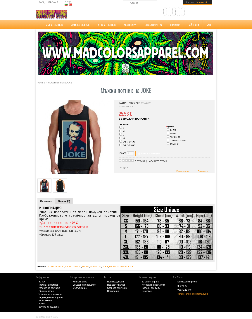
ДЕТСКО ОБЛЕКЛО (107, 25)
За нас (42, 281)
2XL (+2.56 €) (129, 142)
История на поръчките (153, 285)
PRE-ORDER (45, 300)
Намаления (113, 291)
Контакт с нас (80, 281)
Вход (41, 2)
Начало (41, 82)
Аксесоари (130, 25)
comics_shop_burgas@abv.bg (192, 294)
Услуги (42, 303)
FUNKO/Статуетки (153, 25)
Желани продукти (151, 288)
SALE (208, 25)
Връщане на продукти (84, 285)
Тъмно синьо (178, 140)
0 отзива (140, 161)
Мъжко (50, 266)
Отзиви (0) (64, 201)
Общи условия (46, 291)
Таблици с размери (48, 285)
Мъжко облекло (54, 25)
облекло (60, 266)
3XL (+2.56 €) (129, 145)
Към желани (182, 171)
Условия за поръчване (50, 294)
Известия (147, 291)
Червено (175, 137)
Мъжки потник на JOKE (60, 82)
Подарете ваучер (116, 285)
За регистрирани (150, 281)
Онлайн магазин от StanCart (50, 314)
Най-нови (193, 25)
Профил (53, 2)
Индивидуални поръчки (51, 297)
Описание (46, 201)
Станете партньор (117, 288)
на (100, 266)
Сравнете (202, 171)
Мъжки (85, 266)
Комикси (175, 25)
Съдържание (80, 288)
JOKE (105, 266)
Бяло (173, 130)
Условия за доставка (49, 288)
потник (94, 266)
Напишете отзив (157, 161)
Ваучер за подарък (48, 307)
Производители (115, 281)
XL (124, 138)
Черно (173, 133)
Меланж (174, 144)
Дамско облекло (80, 25)
